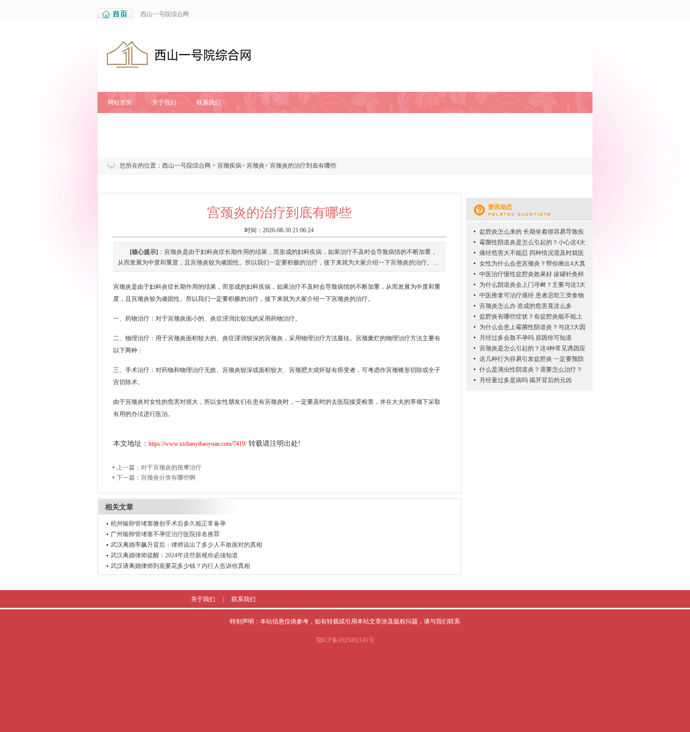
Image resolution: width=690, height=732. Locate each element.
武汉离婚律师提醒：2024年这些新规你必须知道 (174, 555)
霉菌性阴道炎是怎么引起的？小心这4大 (532, 242)
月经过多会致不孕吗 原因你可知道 (525, 337)
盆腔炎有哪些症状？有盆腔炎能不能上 (530, 316)
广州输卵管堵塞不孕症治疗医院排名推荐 (165, 534)
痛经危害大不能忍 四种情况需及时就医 (531, 252)
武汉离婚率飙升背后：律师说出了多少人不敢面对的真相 (186, 544)
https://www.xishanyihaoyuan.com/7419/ (198, 443)
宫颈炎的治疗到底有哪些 (303, 165)
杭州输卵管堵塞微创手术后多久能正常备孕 (168, 523)
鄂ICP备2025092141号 (345, 640)
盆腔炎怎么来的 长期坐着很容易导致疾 (531, 231)
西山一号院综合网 (164, 14)
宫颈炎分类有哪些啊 (168, 477)
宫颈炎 (256, 165)
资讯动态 (500, 207)
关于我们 (164, 102)
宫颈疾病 (229, 165)
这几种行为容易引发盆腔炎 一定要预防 (531, 358)
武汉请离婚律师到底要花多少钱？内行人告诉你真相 (180, 565)
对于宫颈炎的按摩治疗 (171, 467)
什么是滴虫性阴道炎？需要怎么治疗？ (530, 369)
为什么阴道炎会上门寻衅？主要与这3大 (532, 284)
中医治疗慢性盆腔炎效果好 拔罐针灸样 (531, 274)
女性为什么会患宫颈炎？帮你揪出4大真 (532, 263)
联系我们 (208, 102)
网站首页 (120, 102)
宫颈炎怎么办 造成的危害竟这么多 (525, 305)
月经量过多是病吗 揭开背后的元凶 (525, 380)
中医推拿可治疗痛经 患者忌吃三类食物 (531, 295)
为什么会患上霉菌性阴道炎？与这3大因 (532, 327)
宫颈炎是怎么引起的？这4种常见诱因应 (532, 348)
